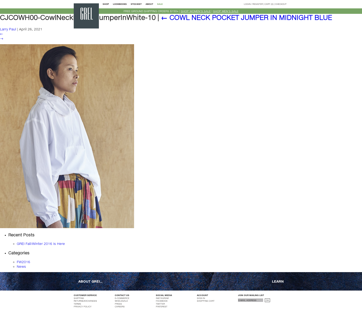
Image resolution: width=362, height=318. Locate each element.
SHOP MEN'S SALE (225, 11)
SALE (160, 4)
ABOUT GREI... (90, 281)
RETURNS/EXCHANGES (85, 301)
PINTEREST (161, 306)
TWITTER (160, 303)
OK (267, 300)
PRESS (118, 303)
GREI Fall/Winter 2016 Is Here (41, 244)
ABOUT (149, 4)
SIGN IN (201, 298)
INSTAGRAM (162, 298)
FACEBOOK (162, 301)
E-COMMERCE (122, 298)
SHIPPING (79, 298)
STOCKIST (136, 4)
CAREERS (120, 306)
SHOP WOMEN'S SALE (196, 11)
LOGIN (247, 4)
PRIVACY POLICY (83, 306)
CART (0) (269, 4)
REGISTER (257, 4)
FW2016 (23, 262)
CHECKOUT (281, 4)
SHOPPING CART (206, 301)
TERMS (77, 303)
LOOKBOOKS (120, 4)
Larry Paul (8, 29)
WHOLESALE (121, 301)
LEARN (278, 281)
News (21, 266)
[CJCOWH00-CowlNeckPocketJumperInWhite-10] (67, 136)
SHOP (106, 4)
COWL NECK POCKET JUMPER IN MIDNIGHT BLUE (246, 17)
